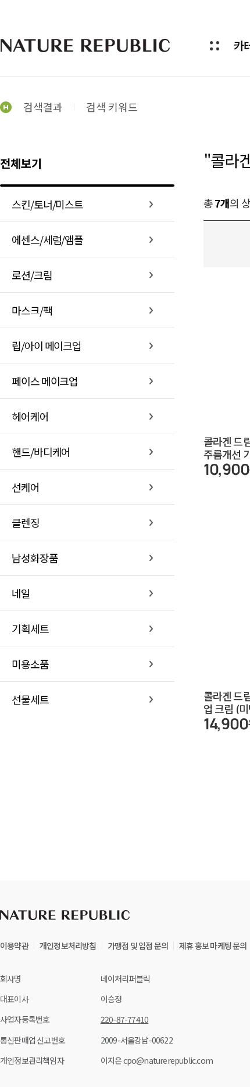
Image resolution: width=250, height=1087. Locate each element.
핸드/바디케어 (41, 451)
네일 (21, 593)
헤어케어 (30, 416)
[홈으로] (6, 106)
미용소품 (30, 663)
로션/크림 (32, 274)
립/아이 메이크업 (46, 345)
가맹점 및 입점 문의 (138, 945)
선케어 (26, 487)
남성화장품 (35, 557)
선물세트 (30, 699)
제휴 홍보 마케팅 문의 (213, 945)
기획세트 (30, 628)
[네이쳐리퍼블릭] (86, 45)
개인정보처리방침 (68, 945)
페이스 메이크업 (45, 380)
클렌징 (26, 522)
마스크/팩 (32, 310)
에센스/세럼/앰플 (47, 239)
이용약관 (14, 945)
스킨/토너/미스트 (47, 204)
